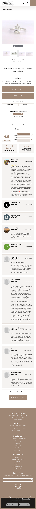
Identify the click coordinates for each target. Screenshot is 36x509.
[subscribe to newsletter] (31, 480)
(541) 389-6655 (18, 62)
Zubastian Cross (16, 202)
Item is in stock (18, 113)
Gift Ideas (18, 447)
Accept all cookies (24, 505)
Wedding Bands (7, 9)
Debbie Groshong (16, 244)
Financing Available (18, 466)
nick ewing (14, 228)
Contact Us (18, 457)
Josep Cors (14, 159)
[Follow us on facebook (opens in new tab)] (16, 488)
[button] (24, 3)
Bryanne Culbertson (17, 328)
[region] (18, 31)
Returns (26, 104)
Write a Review (18, 397)
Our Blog (18, 461)
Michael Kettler (16, 215)
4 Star (15, 135)
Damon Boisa (15, 257)
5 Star (15, 134)
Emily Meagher (15, 279)
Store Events (18, 468)
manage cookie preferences (16, 500)
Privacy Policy (26, 499)
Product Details (18, 125)
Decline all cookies (12, 505)
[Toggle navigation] (33, 3)
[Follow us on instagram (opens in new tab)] (20, 488)
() (32, 134)
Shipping (10, 104)
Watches (18, 443)
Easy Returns (18, 464)
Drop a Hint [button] (18, 96)
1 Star (15, 141)
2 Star (15, 139)
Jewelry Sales (18, 445)
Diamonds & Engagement (18, 438)
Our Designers (18, 450)
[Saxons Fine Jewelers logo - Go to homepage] (7, 3)
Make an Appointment (18, 459)
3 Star (15, 137)
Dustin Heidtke (16, 372)
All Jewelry (18, 441)
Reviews (18, 129)
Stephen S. (14, 349)
